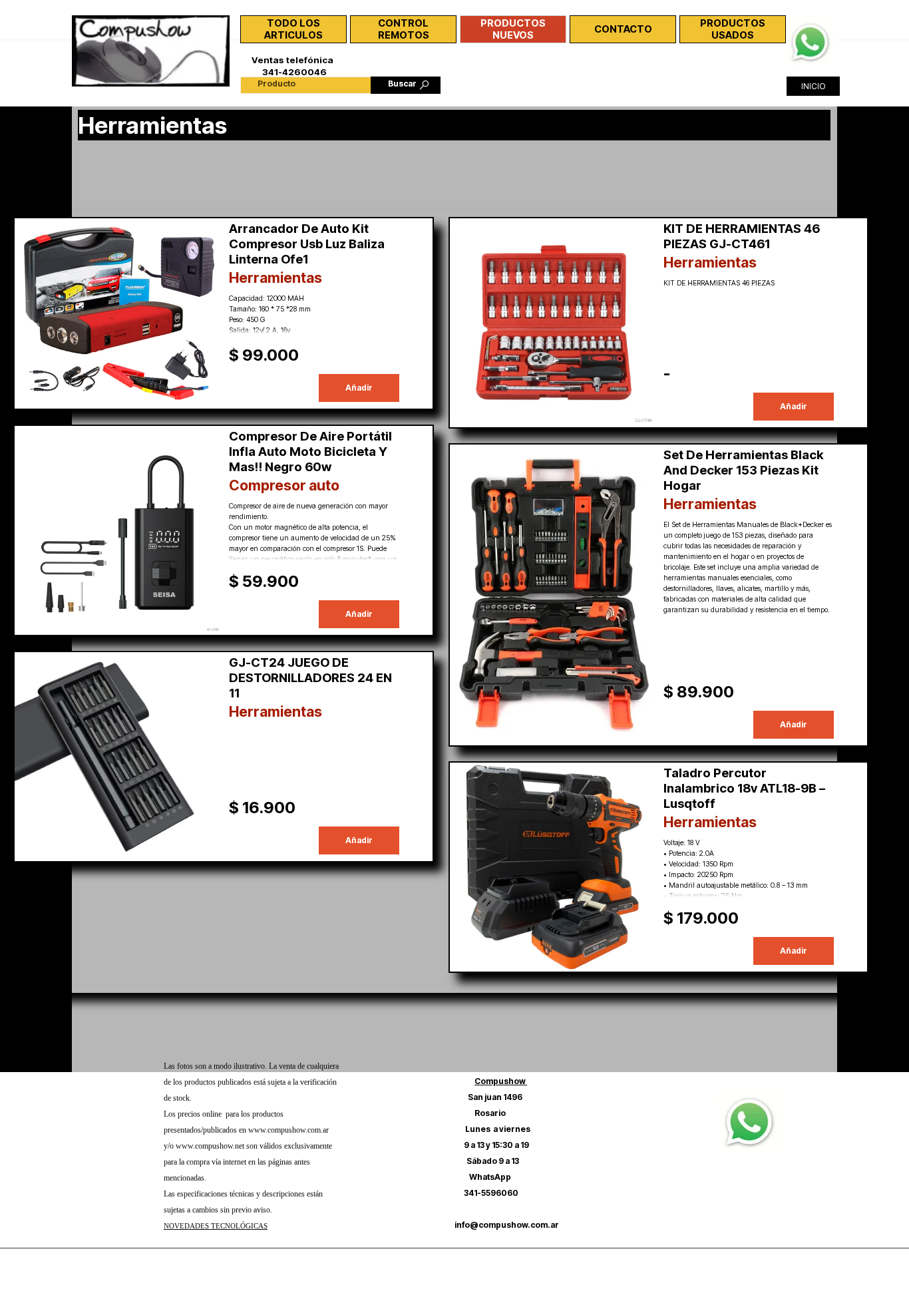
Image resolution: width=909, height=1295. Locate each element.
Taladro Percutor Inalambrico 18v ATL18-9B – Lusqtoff (744, 788)
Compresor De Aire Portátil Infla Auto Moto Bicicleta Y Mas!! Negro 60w (310, 451)
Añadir (359, 388)
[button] (810, 22)
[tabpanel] (252, 1152)
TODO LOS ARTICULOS (293, 29)
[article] (223, 313)
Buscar (402, 84)
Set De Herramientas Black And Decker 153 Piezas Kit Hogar (743, 470)
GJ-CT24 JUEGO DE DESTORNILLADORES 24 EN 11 (310, 678)
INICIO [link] (813, 86)
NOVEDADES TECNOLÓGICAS (216, 1226)
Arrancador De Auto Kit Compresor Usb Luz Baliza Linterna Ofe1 (307, 244)
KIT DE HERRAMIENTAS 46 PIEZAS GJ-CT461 (741, 236)
